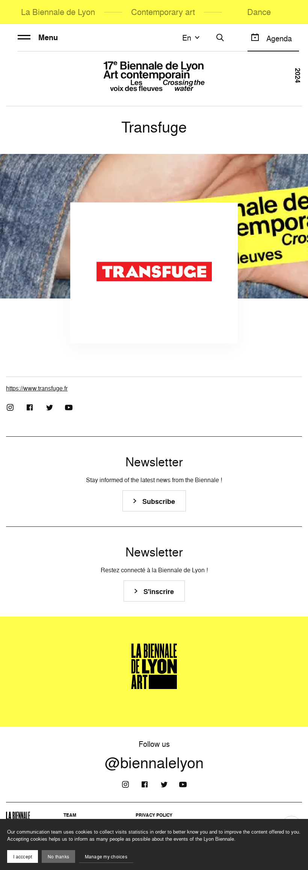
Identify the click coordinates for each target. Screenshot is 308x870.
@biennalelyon (154, 763)
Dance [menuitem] (259, 12)
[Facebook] (30, 407)
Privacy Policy (154, 815)
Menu (48, 37)
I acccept (22, 856)
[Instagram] (10, 407)
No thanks (58, 856)
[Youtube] (69, 407)
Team (69, 815)
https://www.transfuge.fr (37, 388)
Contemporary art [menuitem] (163, 12)
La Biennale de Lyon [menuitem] (58, 12)
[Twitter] (49, 407)
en (186, 37)
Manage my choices (106, 856)
